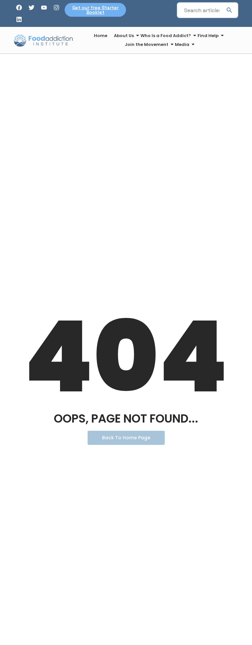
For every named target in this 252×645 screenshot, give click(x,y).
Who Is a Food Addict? (165, 35)
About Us (124, 35)
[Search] (229, 10)
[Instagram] (56, 7)
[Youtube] (44, 7)
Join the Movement (146, 44)
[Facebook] (19, 7)
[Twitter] (31, 7)
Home (100, 35)
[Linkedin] (19, 19)
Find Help (208, 35)
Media (182, 44)
